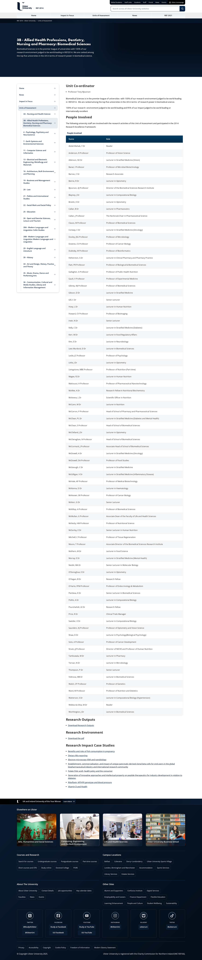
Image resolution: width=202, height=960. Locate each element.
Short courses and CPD (27, 867)
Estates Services (127, 873)
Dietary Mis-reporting (77, 755)
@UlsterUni (28, 932)
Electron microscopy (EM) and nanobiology (87, 759)
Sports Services (162, 867)
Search (182, 8)
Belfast (106, 861)
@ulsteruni (171, 926)
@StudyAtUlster (29, 927)
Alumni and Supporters (113, 890)
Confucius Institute (134, 890)
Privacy (21, 947)
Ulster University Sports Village (159, 861)
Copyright (47, 947)
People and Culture (134, 903)
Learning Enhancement (113, 903)
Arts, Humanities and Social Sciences (35, 841)
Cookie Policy (60, 947)
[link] (36, 829)
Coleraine (117, 861)
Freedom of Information (80, 947)
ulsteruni (144, 927)
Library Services (110, 873)
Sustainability (170, 903)
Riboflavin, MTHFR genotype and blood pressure (90, 782)
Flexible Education (157, 896)
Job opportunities (65, 890)
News (31, 896)
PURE (75, 868)
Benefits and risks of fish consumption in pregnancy (91, 751)
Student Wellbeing (153, 903)
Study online (45, 867)
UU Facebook (58, 932)
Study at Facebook (58, 927)
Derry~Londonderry (133, 861)
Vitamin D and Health (77, 786)
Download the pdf (76, 738)
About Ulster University (27, 890)
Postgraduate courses (68, 861)
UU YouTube (86, 932)
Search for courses (25, 861)
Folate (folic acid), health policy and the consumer (90, 771)
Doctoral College (61, 867)
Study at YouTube (86, 927)
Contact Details (48, 890)
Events (40, 896)
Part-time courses (89, 861)
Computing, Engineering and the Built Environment (74, 842)
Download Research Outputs (81, 725)
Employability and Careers (114, 896)
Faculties (21, 897)
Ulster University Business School (163, 841)
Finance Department (137, 896)
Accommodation (145, 867)
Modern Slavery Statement (104, 947)
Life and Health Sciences (115, 841)
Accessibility (33, 947)
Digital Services (152, 890)
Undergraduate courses (46, 861)
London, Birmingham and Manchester (119, 868)
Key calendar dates (84, 890)
